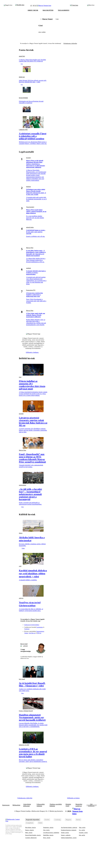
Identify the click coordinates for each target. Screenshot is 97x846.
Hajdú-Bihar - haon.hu (48, 835)
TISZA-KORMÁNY (63, 10)
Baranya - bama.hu (29, 830)
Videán (26, 633)
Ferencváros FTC (30, 290)
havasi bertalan (23, 98)
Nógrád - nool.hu (65, 832)
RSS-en (39, 633)
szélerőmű (25, 646)
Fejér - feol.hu (46, 830)
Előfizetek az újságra (73, 798)
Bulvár (78, 819)
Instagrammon (40, 631)
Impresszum (5, 805)
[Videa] (36, 637)
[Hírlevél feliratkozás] (23, 637)
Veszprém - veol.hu (83, 832)
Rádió (40, 823)
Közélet (47, 819)
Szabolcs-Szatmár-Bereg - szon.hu (68, 837)
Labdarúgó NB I (23, 129)
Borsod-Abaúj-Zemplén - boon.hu (33, 835)
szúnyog (21, 598)
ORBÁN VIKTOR (33, 10)
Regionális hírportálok (32, 819)
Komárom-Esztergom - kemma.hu (68, 830)
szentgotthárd (22, 485)
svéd (20, 566)
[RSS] (43, 637)
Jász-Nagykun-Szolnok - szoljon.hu (69, 827)
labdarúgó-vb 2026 (24, 745)
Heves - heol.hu (46, 837)
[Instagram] (30, 637)
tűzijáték (21, 413)
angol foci (22, 56)
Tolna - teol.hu (82, 827)
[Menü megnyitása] (91, 5)
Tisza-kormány (30, 207)
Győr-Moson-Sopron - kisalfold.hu (51, 832)
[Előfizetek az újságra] (74, 5)
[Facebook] (26, 637)
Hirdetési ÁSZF (68, 805)
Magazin (68, 819)
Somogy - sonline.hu (65, 835)
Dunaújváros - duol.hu (48, 827)
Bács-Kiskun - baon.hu (30, 827)
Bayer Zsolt (23, 644)
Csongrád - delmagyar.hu (31, 837)
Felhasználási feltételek (41, 805)
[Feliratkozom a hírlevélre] (20, 5)
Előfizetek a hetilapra (32, 352)
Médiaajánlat (16, 805)
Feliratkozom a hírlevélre (70, 43)
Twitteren (26, 629)
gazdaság (28, 268)
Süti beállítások (91, 805)
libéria (20, 533)
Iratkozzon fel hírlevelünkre (31, 624)
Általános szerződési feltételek (56, 805)
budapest (28, 186)
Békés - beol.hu (28, 832)
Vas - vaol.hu (82, 830)
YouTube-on (32, 633)
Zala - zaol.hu (82, 835)
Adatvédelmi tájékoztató (27, 805)
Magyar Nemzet (47, 19)
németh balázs (30, 227)
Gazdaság (57, 819)
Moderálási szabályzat (78, 805)
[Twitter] (33, 637)
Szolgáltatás (29, 823)
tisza (20, 377)
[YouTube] (40, 637)
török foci (22, 77)
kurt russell (22, 679)
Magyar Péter (29, 247)
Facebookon (39, 627)
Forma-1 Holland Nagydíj (26, 711)
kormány (28, 157)
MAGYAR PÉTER (48, 10)
